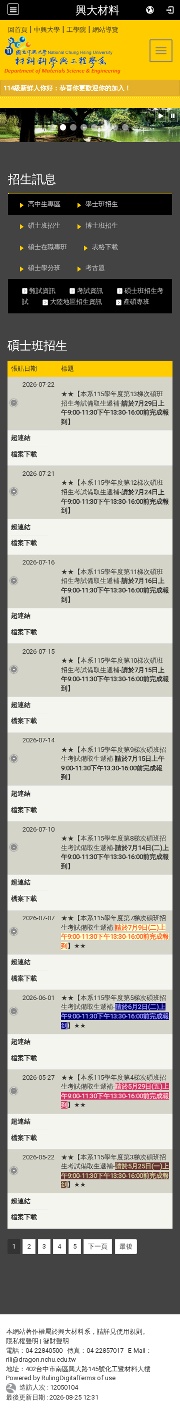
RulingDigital (60, 1378)
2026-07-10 (38, 829)
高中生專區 (44, 204)
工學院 (76, 29)
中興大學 (47, 29)
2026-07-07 (38, 918)
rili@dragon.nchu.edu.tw (41, 1359)
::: (4, 28)
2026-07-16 (38, 562)
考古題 (95, 268)
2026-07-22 (38, 384)
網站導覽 (105, 29)
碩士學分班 (44, 268)
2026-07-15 (38, 651)
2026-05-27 (38, 1077)
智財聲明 (56, 1341)
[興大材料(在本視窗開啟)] (61, 54)
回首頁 (18, 29)
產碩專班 (141, 301)
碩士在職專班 (47, 247)
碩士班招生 (44, 225)
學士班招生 (102, 204)
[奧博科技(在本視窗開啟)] (13, 1387)
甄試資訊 (49, 290)
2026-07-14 (38, 740)
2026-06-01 (38, 997)
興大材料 (98, 9)
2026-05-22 (38, 1157)
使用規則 (129, 1331)
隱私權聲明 (22, 1341)
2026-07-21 (38, 473)
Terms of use (97, 1378)
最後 (126, 1246)
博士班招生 (102, 225)
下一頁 (98, 1246)
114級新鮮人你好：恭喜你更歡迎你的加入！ (67, 88)
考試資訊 (96, 290)
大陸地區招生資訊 (82, 301)
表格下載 (105, 247)
